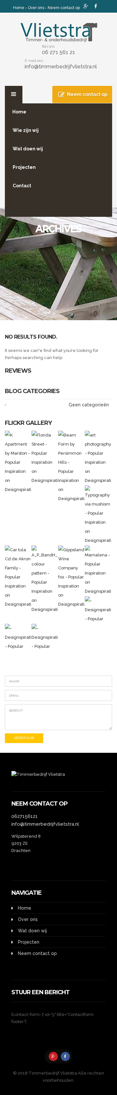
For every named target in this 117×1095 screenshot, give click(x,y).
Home (18, 8)
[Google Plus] (53, 1056)
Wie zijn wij (26, 130)
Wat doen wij (28, 148)
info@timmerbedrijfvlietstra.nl (61, 67)
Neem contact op (64, 8)
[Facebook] (65, 1056)
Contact (22, 185)
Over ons (36, 8)
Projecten (24, 167)
